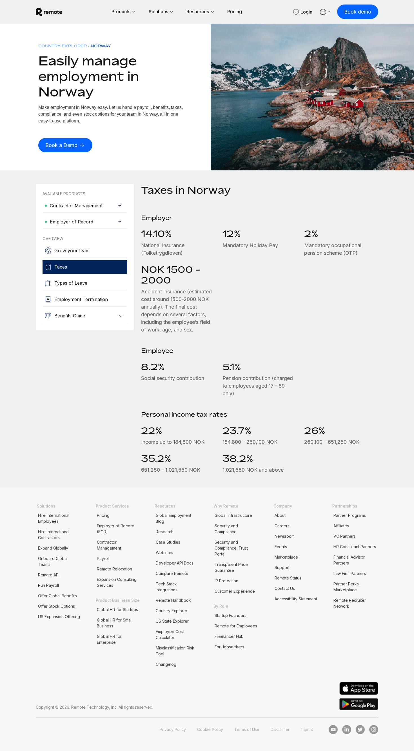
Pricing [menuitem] (103, 515)
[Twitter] (360, 729)
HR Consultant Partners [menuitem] (354, 546)
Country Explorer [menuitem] (62, 45)
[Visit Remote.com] (49, 12)
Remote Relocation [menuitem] (114, 568)
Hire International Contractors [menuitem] (53, 534)
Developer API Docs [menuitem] (174, 563)
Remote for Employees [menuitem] (236, 625)
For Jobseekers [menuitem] (229, 646)
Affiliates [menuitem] (341, 525)
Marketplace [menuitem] (286, 557)
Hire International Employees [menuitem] (53, 518)
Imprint (307, 729)
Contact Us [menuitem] (285, 588)
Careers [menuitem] (282, 525)
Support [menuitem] (282, 567)
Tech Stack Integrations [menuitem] (166, 586)
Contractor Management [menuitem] (109, 545)
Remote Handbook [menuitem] (173, 600)
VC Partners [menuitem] (344, 536)
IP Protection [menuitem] (226, 580)
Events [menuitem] (281, 546)
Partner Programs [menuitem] (349, 515)
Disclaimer (280, 729)
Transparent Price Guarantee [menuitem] (231, 567)
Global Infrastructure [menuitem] (233, 515)
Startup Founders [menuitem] (230, 615)
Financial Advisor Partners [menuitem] (349, 560)
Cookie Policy (210, 729)
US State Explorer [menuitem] (172, 621)
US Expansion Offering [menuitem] (59, 616)
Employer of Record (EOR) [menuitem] (115, 528)
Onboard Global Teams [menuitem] (53, 561)
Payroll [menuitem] (103, 558)
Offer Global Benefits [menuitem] (57, 595)
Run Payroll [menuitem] (48, 585)
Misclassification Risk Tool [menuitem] (175, 650)
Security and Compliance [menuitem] (226, 528)
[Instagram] (373, 729)
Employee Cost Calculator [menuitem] (170, 634)
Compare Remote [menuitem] (172, 573)
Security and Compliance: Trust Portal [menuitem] (231, 548)
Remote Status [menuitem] (288, 578)
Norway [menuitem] (101, 45)
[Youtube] (333, 729)
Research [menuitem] (164, 531)
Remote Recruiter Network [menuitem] (349, 603)
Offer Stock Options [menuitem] (56, 606)
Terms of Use (246, 729)
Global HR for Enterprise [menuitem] (109, 639)
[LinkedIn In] (346, 729)
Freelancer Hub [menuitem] (229, 636)
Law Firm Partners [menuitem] (349, 573)
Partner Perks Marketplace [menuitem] (346, 586)
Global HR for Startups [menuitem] (117, 609)
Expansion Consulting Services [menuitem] (117, 582)
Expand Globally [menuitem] (53, 548)
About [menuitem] (280, 515)
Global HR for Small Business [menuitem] (114, 623)
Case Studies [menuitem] (168, 542)
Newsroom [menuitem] (285, 536)
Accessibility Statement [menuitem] (296, 598)
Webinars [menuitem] (164, 552)
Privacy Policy (173, 729)
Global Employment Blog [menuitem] (173, 518)
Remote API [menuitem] (48, 574)
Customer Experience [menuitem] (235, 591)
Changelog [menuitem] (166, 664)
